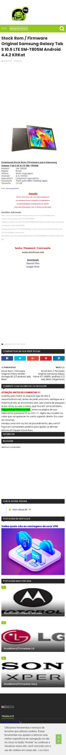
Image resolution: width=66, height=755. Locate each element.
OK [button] (59, 739)
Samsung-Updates (12, 188)
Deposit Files (32, 263)
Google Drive (32, 266)
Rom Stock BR (20, 509)
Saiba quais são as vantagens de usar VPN (29, 526)
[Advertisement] (33, 91)
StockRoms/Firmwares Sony (20, 684)
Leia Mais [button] (43, 750)
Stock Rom (20, 344)
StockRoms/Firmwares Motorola (23, 613)
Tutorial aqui (40, 180)
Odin (29, 180)
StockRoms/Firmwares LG (19, 648)
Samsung (8, 344)
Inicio (4, 28)
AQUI (49, 207)
